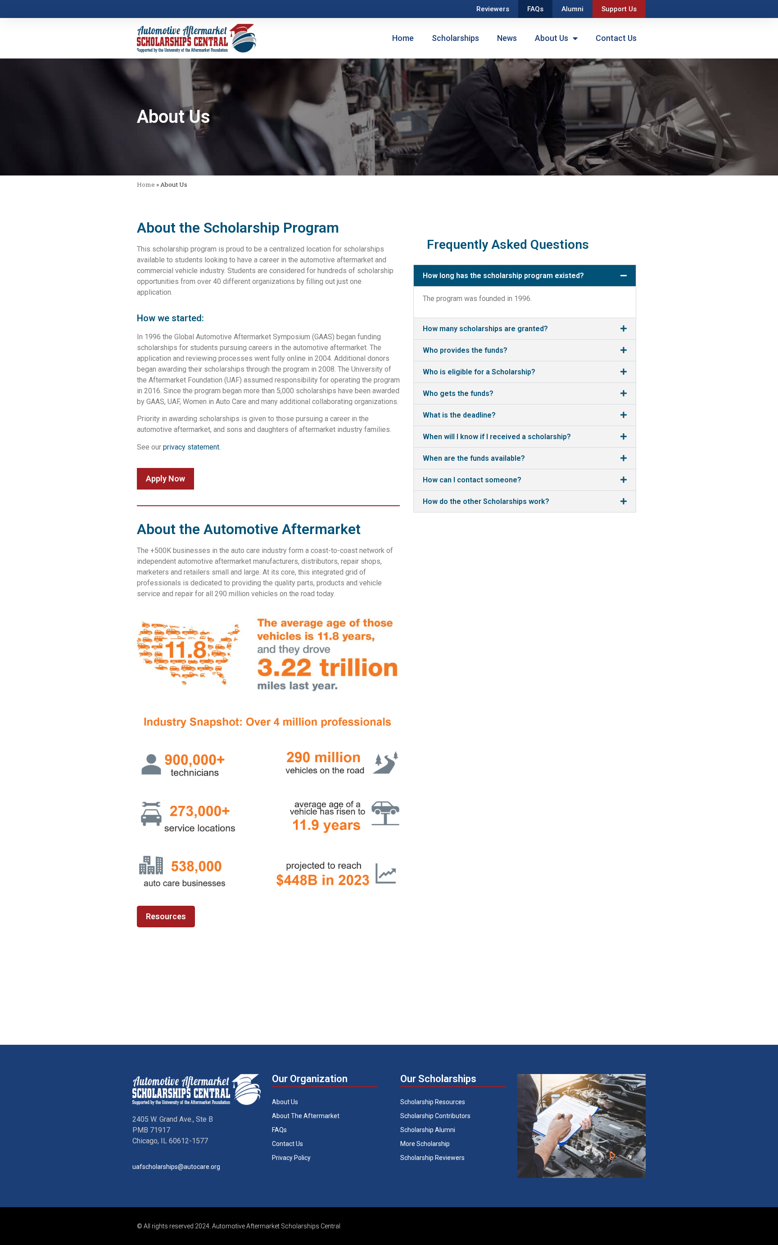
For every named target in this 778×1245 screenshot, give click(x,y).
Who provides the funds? (465, 350)
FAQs (535, 9)
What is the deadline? (459, 415)
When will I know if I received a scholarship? (497, 436)
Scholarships (455, 38)
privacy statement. (191, 447)
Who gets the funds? (458, 393)
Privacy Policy (291, 1157)
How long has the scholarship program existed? (503, 275)
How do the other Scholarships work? (486, 501)
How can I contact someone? (472, 480)
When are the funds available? (474, 458)
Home (403, 38)
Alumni (572, 9)
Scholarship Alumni (427, 1129)
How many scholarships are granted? (485, 328)
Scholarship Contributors (435, 1115)
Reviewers (492, 9)
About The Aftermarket (305, 1115)
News (507, 38)
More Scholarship (425, 1143)
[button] (525, 275)
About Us (551, 38)
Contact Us (616, 38)
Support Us (619, 9)
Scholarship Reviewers (432, 1157)
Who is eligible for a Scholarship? (479, 372)
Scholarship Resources (432, 1102)
